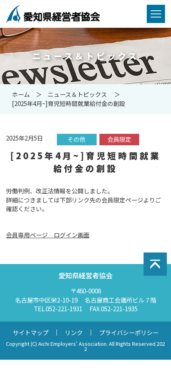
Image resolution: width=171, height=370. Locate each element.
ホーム (21, 94)
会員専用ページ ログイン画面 (47, 235)
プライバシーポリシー (129, 332)
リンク (74, 332)
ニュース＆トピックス (77, 94)
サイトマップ (31, 332)
